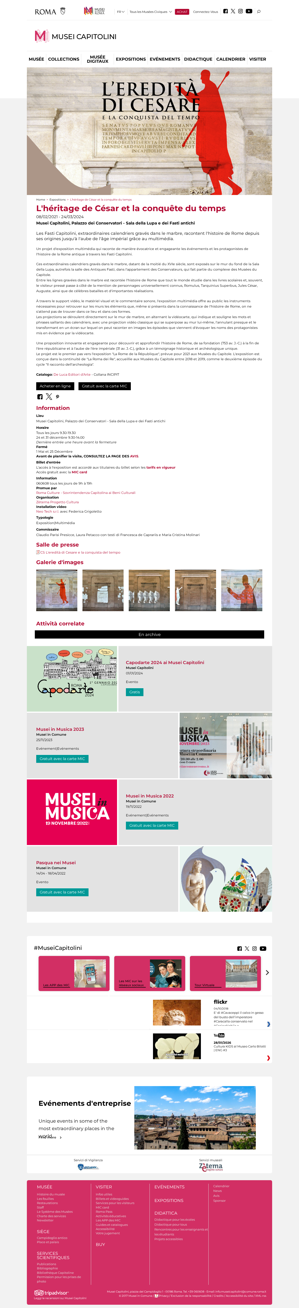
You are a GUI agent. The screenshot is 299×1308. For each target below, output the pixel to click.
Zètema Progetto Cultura (57, 502)
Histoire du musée (51, 1194)
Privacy (164, 1295)
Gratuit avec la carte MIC (104, 386)
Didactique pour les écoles (174, 1219)
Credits (219, 1295)
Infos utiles (104, 1194)
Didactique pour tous (170, 1224)
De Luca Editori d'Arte (72, 374)
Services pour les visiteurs (115, 1203)
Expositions (131, 59)
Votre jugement (108, 1233)
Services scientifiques (53, 1255)
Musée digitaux (97, 59)
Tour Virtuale (204, 985)
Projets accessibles (168, 1239)
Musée (36, 59)
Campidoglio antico (52, 1238)
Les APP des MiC (56, 985)
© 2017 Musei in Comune (135, 1295)
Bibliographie (47, 1268)
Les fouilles (45, 1199)
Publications (46, 1264)
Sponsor (219, 1200)
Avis (216, 1196)
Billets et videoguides (112, 1199)
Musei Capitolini (84, 36)
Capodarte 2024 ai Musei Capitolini (165, 662)
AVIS (134, 456)
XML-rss (260, 1295)
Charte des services (51, 1216)
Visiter (257, 59)
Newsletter (45, 1220)
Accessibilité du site (239, 1295)
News (217, 1191)
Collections (63, 59)
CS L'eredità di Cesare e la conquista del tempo (80, 552)
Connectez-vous (205, 12)
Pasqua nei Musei (56, 862)
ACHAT (182, 12)
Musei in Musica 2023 (60, 729)
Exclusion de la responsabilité (191, 1295)
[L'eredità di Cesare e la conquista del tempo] (56, 590)
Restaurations (47, 1203)
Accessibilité (105, 1229)
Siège (43, 1232)
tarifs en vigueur (160, 467)
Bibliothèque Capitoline (55, 1273)
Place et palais (48, 1242)
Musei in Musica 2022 (150, 796)
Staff (40, 1207)
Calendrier (230, 59)
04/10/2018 (238, 1017)
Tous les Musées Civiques (148, 12)
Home (40, 199)
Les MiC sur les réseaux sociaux (131, 983)
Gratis (134, 692)
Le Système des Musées (55, 1211)
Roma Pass (104, 1211)
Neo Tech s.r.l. (47, 511)
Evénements (165, 59)
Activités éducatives (111, 1216)
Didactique (198, 59)
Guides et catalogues (112, 1225)
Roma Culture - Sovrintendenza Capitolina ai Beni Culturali (85, 493)
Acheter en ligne (55, 386)
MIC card (79, 472)
